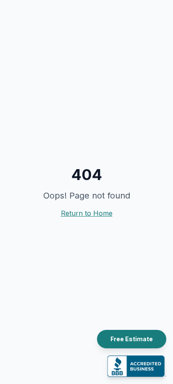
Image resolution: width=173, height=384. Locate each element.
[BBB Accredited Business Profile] (136, 366)
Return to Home (87, 213)
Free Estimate (131, 338)
